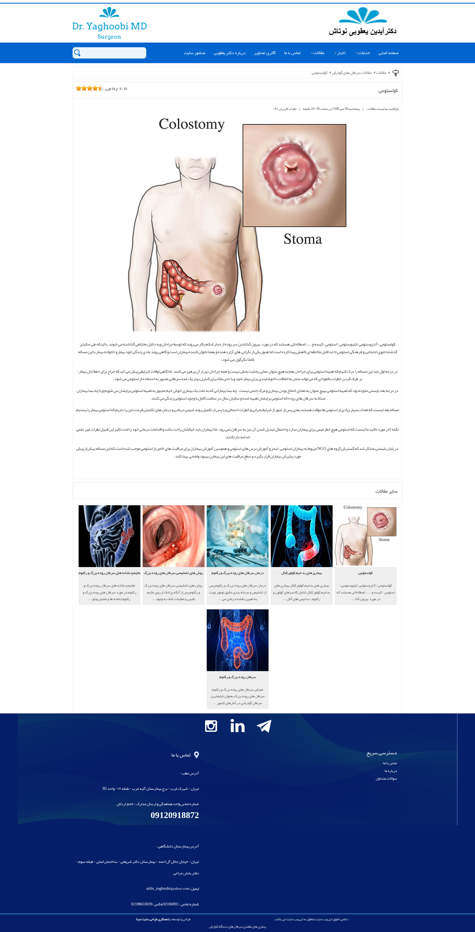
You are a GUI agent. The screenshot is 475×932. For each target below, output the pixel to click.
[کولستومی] (366, 581)
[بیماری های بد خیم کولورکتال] (302, 581)
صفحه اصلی (388, 52)
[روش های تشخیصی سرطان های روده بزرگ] (174, 581)
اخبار (341, 52)
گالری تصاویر (265, 52)
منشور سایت (194, 52)
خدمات (364, 52)
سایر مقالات (386, 491)
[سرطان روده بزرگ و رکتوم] (238, 685)
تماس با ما (292, 52)
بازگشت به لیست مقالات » (382, 108)
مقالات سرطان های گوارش (352, 73)
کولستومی (319, 73)
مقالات (319, 52)
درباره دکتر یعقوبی (230, 52)
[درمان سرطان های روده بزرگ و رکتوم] (238, 581)
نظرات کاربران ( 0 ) (285, 108)
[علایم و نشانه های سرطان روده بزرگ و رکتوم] (109, 581)
